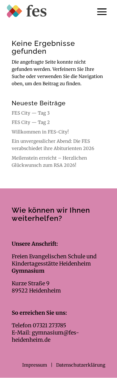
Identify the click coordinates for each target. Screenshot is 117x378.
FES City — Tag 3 (31, 113)
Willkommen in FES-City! (40, 132)
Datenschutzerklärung (80, 365)
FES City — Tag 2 (31, 122)
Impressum (35, 365)
